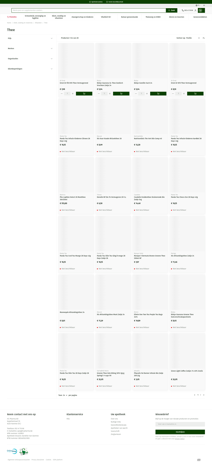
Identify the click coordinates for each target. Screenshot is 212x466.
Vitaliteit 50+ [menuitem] (109, 17)
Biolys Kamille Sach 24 (143, 83)
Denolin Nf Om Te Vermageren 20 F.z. (111, 197)
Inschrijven (180, 432)
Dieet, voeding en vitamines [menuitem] (61, 17)
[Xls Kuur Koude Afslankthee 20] (113, 116)
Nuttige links (116, 422)
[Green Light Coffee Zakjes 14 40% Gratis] (187, 351)
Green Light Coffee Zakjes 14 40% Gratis (187, 371)
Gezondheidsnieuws (118, 425)
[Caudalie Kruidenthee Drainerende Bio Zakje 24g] (150, 175)
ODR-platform (57, 460)
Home (9, 23)
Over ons (114, 419)
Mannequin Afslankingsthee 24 (72, 312)
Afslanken (38, 23)
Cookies (48, 460)
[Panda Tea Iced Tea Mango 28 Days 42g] (76, 233)
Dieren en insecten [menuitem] (178, 17)
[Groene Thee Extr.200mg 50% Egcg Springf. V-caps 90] (113, 351)
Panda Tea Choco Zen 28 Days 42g (184, 197)
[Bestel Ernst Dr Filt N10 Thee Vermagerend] (84, 93)
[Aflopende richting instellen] (203, 38)
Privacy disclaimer (38, 460)
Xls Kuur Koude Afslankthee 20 (109, 138)
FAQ (68, 419)
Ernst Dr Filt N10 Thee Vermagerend (74, 83)
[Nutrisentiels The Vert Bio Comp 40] (150, 116)
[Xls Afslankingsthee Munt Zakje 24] (113, 292)
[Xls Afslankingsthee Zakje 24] (187, 233)
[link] (195, 395)
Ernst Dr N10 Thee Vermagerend (183, 83)
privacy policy (179, 439)
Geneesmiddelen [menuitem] (202, 17)
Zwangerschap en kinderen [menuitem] (83, 17)
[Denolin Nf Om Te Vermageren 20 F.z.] (113, 175)
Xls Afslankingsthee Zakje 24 (182, 256)
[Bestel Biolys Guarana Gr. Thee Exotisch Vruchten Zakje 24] (121, 93)
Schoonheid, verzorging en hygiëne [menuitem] (36, 17)
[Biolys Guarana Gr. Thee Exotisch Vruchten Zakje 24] (113, 60)
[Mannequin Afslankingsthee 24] (76, 292)
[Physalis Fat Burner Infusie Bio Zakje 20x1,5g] (150, 351)
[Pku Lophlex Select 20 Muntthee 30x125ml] (76, 175)
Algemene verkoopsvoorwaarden (19, 460)
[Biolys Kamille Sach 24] (150, 60)
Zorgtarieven (116, 434)
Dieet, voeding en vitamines (23, 23)
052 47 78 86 (19, 429)
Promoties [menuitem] (13, 17)
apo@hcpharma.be (24, 431)
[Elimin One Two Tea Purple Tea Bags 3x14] (150, 292)
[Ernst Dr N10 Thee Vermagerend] (187, 60)
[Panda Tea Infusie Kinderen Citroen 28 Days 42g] (76, 116)
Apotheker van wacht (119, 428)
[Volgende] (203, 395)
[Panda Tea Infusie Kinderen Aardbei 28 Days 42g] (187, 116)
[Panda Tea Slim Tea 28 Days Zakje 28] (76, 351)
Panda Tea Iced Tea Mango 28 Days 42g (75, 256)
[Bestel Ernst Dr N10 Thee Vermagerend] (195, 93)
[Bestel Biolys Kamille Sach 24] (158, 93)
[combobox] (88, 10)
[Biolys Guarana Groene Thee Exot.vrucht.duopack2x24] (187, 292)
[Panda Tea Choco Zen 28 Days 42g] (187, 175)
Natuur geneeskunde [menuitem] (131, 17)
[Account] (195, 10)
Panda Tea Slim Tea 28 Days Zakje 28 (74, 373)
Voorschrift (115, 431)
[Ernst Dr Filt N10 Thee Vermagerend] (76, 60)
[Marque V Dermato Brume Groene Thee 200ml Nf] (150, 233)
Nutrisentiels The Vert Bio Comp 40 (148, 138)
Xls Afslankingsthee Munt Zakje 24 (111, 314)
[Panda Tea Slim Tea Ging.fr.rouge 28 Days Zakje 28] (113, 233)
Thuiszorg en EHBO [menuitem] (155, 17)
